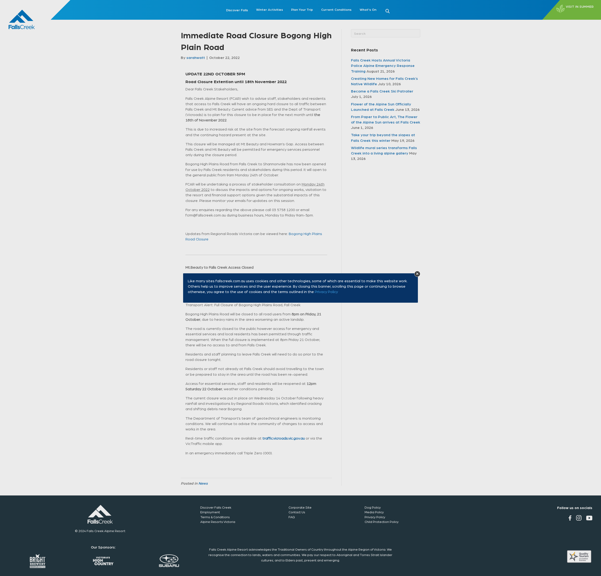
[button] (417, 274)
